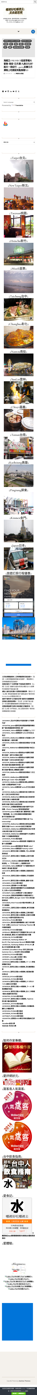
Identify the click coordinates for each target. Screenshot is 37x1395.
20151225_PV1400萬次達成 (12, 977)
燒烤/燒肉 (27, 44)
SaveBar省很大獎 (8, 1023)
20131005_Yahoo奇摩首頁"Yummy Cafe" (17, 848)
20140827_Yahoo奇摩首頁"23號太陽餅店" (17, 893)
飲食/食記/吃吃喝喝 (18, 47)
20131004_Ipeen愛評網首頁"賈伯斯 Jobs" (17, 846)
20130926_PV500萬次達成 (12, 839)
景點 (16, 44)
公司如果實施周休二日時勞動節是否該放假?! (17, 677)
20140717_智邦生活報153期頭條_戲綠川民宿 (17, 881)
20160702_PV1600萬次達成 (12, 996)
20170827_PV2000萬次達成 (12, 1016)
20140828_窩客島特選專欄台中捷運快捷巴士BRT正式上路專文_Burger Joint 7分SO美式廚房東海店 (18, 897)
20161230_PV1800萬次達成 (12, 1011)
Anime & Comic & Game (12, 41)
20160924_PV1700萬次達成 (12, 1004)
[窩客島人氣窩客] (17, 1120)
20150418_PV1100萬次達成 (12, 937)
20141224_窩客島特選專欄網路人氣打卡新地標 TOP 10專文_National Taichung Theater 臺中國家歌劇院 (18, 924)
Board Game (26, 41)
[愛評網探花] (17, 1084)
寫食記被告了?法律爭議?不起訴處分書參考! (16, 684)
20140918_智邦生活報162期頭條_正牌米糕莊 (18, 913)
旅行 (11, 44)
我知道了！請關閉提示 (18, 1393)
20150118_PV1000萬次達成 (12, 930)
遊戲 (10, 47)
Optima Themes (24, 1381)
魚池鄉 (27, 47)
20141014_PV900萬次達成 (12, 920)
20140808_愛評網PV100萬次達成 (14, 885)
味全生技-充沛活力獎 (9, 1026)
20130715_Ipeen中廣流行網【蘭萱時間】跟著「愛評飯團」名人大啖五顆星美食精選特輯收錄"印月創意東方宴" (18, 814)
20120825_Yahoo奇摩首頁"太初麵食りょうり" (18, 730)
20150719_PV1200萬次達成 (12, 954)
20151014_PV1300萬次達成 (12, 959)
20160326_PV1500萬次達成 (12, 979)
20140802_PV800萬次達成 (12, 883)
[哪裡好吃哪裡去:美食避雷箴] (15, 12)
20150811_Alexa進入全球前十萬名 (14, 957)
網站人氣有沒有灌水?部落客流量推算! (14, 691)
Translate (19, 105)
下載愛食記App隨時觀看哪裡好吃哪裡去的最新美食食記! (18, 1235)
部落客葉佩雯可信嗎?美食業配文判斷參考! (16, 706)
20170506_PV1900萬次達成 (12, 1013)
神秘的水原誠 (19, 73)
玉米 (5, 47)
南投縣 (5, 44)
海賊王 (21, 44)
